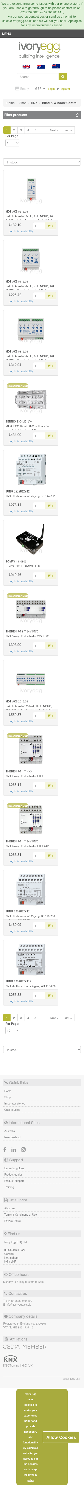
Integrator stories (14, 1103)
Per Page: (12, 136)
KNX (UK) (27, 1365)
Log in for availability (21, 231)
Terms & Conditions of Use (20, 1214)
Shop (7, 1097)
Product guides (13, 1174)
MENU (6, 34)
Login (51, 89)
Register (65, 89)
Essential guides (14, 1168)
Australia (9, 1131)
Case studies (12, 1110)
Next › (54, 130)
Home (7, 1091)
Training (9, 1187)
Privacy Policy (12, 1221)
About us (9, 1208)
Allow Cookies (61, 1437)
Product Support (14, 1181)
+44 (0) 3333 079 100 (19, 1301)
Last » (68, 130)
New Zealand (12, 1137)
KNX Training (11, 1365)
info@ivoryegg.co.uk (18, 1304)
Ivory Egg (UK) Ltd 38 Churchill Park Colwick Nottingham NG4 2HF (15, 1251)
